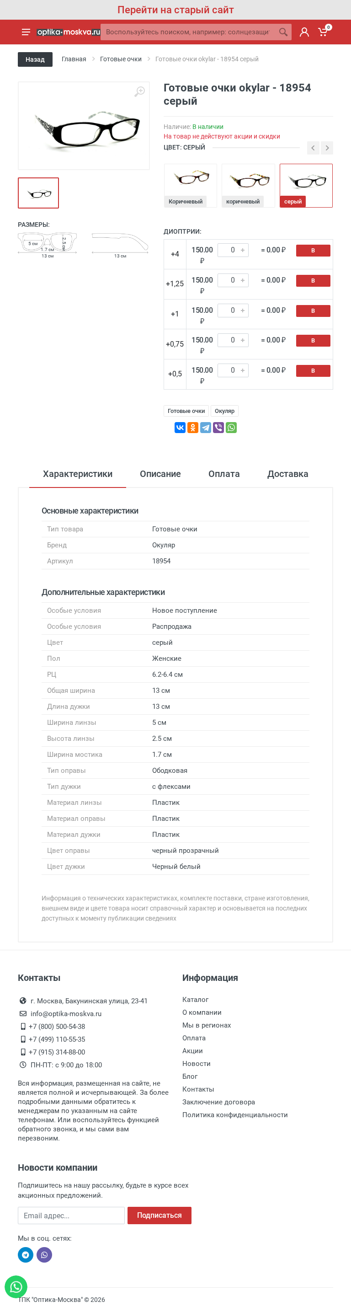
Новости (196, 1064)
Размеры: (34, 224)
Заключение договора (218, 1102)
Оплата (224, 473)
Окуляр (224, 410)
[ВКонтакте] (180, 427)
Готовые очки (186, 410)
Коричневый (185, 201)
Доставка (287, 473)
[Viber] (218, 427)
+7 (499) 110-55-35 (57, 1039)
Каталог (195, 1000)
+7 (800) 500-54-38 (57, 1027)
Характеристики (77, 473)
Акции (192, 1051)
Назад (35, 59)
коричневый (243, 201)
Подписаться (159, 1215)
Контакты (198, 1089)
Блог (189, 1076)
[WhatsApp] (231, 427)
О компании (202, 1012)
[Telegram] (205, 427)
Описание (160, 473)
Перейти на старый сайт (175, 10)
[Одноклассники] (192, 427)
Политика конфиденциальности (235, 1115)
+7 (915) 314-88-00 (57, 1052)
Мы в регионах (206, 1025)
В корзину (313, 252)
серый (293, 201)
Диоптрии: (183, 231)
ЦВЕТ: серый (184, 147)
